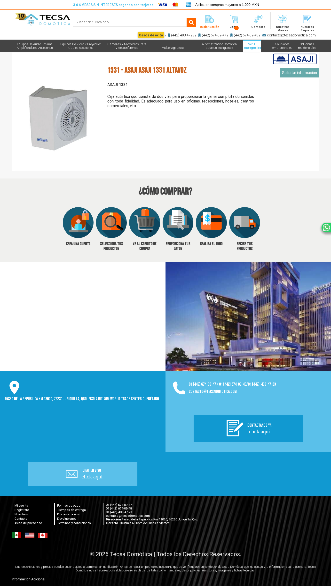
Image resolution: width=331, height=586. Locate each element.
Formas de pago (68, 505)
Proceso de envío (69, 514)
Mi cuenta (21, 505)
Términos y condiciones (74, 523)
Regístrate (22, 510)
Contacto (21, 518)
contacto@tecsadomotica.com (291, 35)
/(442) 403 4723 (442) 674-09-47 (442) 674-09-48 (227, 35)
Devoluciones (66, 518)
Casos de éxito (151, 35)
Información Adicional (28, 579)
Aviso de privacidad (28, 523)
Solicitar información (299, 72)
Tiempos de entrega (71, 510)
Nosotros (21, 514)
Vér (252, 46)
